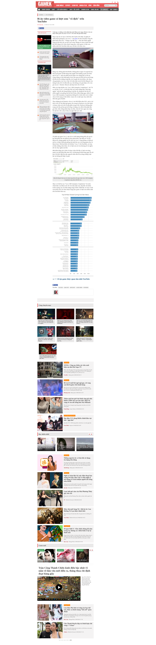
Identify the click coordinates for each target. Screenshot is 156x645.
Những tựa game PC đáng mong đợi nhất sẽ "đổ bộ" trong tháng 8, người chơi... (84, 339)
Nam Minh (66, 425)
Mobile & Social (69, 500)
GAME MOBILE (60, 5)
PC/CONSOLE (104, 9)
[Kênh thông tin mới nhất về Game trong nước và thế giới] (45, 4)
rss (118, 2)
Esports (71, 425)
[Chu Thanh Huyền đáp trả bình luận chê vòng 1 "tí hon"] (50, 630)
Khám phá (71, 375)
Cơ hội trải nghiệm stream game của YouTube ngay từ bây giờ (44, 47)
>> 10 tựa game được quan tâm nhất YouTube (72, 279)
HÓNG (89, 5)
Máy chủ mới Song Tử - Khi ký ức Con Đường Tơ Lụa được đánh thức (77, 510)
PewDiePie (86, 287)
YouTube (60, 287)
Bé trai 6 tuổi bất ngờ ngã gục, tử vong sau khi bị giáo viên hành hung (77, 384)
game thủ (66, 287)
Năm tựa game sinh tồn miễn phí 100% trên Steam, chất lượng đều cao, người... (45, 322)
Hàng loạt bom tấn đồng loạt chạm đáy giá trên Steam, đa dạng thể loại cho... (65, 339)
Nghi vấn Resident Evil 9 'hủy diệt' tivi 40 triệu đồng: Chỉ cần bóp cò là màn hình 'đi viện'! (45, 94)
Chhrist (65, 632)
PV (64, 500)
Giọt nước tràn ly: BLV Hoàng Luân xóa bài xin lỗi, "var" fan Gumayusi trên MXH (44, 101)
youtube (115, 2)
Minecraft (72, 287)
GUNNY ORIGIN (46, 9)
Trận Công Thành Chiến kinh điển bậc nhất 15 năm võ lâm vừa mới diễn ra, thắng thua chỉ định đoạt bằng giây (64, 570)
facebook (112, 2)
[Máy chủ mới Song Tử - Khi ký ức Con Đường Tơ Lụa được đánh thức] (50, 516)
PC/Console (49, 14)
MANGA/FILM (83, 5)
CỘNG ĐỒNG (96, 5)
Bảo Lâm (66, 541)
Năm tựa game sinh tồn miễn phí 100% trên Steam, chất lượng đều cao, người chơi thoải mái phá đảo (44, 77)
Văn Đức (66, 375)
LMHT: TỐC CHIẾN (74, 9)
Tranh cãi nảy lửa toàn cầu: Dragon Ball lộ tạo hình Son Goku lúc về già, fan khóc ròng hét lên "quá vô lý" (45, 117)
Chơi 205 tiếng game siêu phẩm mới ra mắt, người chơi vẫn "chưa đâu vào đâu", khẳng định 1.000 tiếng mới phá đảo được (44, 87)
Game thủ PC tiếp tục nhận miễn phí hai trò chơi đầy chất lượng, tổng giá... (45, 339)
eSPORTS (67, 5)
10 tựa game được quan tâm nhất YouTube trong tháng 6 (44, 58)
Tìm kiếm (116, 5)
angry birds (79, 287)
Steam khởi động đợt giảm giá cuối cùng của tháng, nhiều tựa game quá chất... (47, 357)
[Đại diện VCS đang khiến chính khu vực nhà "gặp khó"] (50, 423)
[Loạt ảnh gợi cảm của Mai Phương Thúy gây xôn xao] (50, 498)
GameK (41, 14)
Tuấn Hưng (66, 409)
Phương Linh (67, 392)
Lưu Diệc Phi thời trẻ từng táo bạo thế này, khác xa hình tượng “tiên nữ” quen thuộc (77, 609)
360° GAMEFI (114, 9)
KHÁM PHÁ (75, 5)
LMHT (53, 9)
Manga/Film (71, 541)
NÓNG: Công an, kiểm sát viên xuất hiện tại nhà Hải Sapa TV (76, 366)
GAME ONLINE (95, 9)
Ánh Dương (66, 467)
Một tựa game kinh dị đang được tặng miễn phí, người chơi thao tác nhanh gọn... (65, 322)
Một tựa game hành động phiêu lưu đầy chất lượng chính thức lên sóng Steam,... (85, 322)
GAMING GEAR (85, 9)
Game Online (73, 409)
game (76, 38)
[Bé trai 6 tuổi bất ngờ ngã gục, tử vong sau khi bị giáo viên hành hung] (50, 387)
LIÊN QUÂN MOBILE (62, 9)
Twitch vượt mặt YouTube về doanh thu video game (45, 52)
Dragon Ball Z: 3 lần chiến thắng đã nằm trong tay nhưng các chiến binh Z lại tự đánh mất (78, 530)
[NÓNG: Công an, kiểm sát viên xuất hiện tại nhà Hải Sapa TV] (50, 370)
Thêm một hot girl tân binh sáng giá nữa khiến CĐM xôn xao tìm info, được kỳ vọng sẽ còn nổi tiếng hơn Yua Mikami (78, 400)
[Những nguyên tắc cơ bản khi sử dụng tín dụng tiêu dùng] (50, 462)
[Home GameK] (39, 9)
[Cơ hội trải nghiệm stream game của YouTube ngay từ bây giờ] (44, 39)
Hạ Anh (65, 487)
